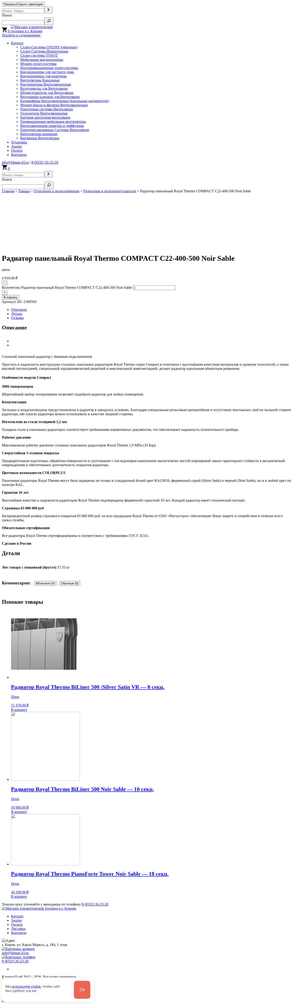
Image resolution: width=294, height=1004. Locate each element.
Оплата (17, 150)
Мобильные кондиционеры (41, 60)
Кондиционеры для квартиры (43, 76)
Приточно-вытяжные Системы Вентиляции (54, 130)
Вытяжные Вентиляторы (39, 138)
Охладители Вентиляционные (44, 113)
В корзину (10, 297)
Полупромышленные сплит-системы (49, 68)
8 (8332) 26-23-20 (44, 162)
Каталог (17, 43)
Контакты (18, 155)
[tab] (151, 310)
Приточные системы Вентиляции (46, 109)
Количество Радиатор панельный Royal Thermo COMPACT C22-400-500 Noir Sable (67, 287)
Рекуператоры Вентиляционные (45, 84)
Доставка (18, 929)
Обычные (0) (69, 583)
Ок (82, 989)
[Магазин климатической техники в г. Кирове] (38, 31)
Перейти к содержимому (21, 35)
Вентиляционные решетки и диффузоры (52, 126)
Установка (19, 142)
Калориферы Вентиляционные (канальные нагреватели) (64, 101)
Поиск (7, 15)
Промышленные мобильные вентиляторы (53, 121)
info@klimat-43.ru (15, 162)
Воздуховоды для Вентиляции (44, 88)
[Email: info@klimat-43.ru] (18, 949)
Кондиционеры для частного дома (47, 72)
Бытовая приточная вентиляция (45, 117)
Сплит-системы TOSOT (39, 55)
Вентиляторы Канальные (40, 80)
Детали (16, 314)
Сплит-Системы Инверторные (44, 51)
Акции (16, 146)
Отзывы (17, 318)
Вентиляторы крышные (38, 134)
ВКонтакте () (45, 583)
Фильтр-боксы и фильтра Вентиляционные (54, 105)
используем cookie (26, 986)
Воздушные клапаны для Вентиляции (50, 97)
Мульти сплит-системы (38, 64)
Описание (19, 309)
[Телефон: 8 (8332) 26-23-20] (18, 957)
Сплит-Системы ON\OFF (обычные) (48, 47)
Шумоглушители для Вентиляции (47, 93)
